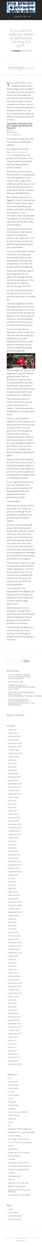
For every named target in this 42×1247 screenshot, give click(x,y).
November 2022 (15, 827)
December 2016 (15, 1064)
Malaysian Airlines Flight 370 (19, 1129)
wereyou (16, 51)
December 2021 (15, 861)
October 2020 (14, 908)
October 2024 (14, 750)
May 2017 (12, 1047)
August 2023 (13, 797)
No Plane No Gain (15, 682)
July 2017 (12, 1040)
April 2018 (12, 1010)
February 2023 (14, 817)
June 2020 (12, 922)
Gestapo (11, 1108)
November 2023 (15, 787)
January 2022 (13, 858)
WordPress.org (14, 1219)
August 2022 (13, 838)
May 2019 (12, 966)
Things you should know (18, 1162)
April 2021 (12, 888)
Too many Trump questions (19, 1166)
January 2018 (13, 1020)
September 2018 (15, 993)
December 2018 (15, 983)
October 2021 (14, 868)
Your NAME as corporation (19, 1195)
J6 (9, 1125)
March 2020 (13, 932)
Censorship (13, 1085)
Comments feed (15, 1216)
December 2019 (15, 942)
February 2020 (14, 935)
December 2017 (15, 1023)
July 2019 (12, 959)
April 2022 (12, 848)
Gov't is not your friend (17, 1112)
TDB (11, 130)
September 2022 (15, 834)
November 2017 (15, 1027)
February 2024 (14, 777)
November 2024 (15, 746)
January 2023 (13, 821)
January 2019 (13, 979)
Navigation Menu (21, 16)
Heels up (12, 1119)
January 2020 (13, 939)
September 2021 (15, 871)
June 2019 (12, 963)
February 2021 (14, 895)
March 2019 (13, 973)
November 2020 (15, 905)
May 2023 (12, 807)
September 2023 (15, 794)
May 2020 (12, 925)
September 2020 (15, 912)
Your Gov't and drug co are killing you (19, 1190)
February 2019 (14, 976)
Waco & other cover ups (18, 1183)
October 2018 (14, 990)
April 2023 (12, 810)
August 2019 (13, 956)
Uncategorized (19, 68)
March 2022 (13, 851)
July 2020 (12, 919)
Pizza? (10, 1146)
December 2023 (15, 783)
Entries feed (13, 1212)
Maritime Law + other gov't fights (21, 1132)
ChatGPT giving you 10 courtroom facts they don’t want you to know (21, 687)
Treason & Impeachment (18, 1169)
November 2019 (15, 946)
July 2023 (12, 800)
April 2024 (12, 770)
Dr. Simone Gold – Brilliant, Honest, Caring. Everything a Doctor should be (19, 676)
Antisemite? (13, 1081)
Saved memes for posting (18, 1152)
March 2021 (13, 892)
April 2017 (12, 1050)
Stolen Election (14, 1156)
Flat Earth (12, 1102)
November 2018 (15, 986)
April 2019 (12, 969)
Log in (10, 1209)
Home (10, 68)
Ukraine (11, 1173)
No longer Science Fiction (18, 1139)
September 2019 (15, 952)
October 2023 (14, 790)
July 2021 (12, 878)
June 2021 (12, 881)
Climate (11, 1091)
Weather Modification (17, 1186)
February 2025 (14, 736)
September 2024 (15, 753)
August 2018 (13, 996)
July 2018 (12, 1000)
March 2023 (13, 814)
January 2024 (13, 780)
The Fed (11, 1159)
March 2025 (13, 733)
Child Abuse (13, 1088)
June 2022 (12, 844)
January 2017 (13, 1060)
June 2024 (12, 763)
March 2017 (13, 1054)
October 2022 (14, 831)
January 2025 (13, 740)
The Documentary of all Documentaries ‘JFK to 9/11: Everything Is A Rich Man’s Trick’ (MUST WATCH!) (21, 702)
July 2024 (12, 760)
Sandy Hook (13, 1149)
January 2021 (13, 898)
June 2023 (12, 804)
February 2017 (14, 1057)
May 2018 (12, 1006)
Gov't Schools (14, 1115)
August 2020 (13, 915)
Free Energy (13, 1105)
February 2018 (14, 1017)
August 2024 (13, 756)
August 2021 (13, 875)
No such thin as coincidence (20, 1142)
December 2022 (15, 824)
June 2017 (12, 1044)
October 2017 (14, 1030)
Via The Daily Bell (14, 134)
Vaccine (11, 1179)
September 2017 (15, 1033)
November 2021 (15, 865)
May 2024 (12, 767)
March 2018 (13, 1013)
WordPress (21, 1240)
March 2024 (13, 773)
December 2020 (15, 902)
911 (9, 1078)
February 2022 (14, 854)
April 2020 (12, 929)
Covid (10, 1098)
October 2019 (14, 949)
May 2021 (12, 885)
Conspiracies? (14, 1095)
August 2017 (13, 1037)
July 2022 (12, 841)
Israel (10, 1122)
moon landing (14, 1135)
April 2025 (12, 729)
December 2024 (15, 743)
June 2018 (12, 1003)
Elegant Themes (20, 1238)
